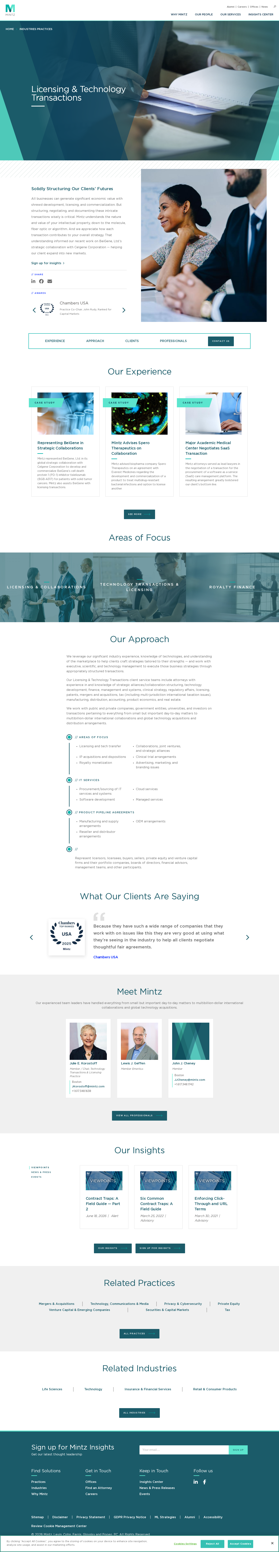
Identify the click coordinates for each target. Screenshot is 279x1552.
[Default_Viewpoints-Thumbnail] (104, 1180)
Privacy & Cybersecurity (183, 1303)
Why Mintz (179, 14)
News (265, 7)
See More (135, 514)
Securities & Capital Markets (167, 1310)
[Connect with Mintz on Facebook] (207, 1484)
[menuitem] (179, 14)
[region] (139, 1543)
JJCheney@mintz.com (189, 1080)
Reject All (212, 1544)
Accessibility (213, 1517)
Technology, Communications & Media (119, 1303)
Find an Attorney (98, 1488)
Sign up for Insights (156, 1248)
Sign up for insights (46, 263)
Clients (132, 341)
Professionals (173, 341)
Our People (204, 14)
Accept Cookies (240, 1544)
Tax (227, 1310)
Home (10, 29)
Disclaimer (60, 1517)
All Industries (135, 1413)
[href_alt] (88, 1041)
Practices (38, 1481)
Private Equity (229, 1303)
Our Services (230, 14)
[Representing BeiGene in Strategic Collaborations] (65, 414)
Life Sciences (52, 1389)
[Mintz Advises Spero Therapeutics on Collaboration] (139, 414)
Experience (55, 341)
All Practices (135, 1334)
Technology (93, 1389)
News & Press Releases (157, 1488)
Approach (95, 341)
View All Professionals (135, 1116)
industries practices (36, 29)
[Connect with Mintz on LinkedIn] (197, 1484)
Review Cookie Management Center (59, 1526)
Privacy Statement (90, 1517)
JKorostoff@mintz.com (88, 1086)
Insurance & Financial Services (148, 1389)
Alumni (230, 7)
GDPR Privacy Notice (130, 1517)
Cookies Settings (185, 1544)
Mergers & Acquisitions (56, 1303)
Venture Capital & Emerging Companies (79, 1310)
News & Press (41, 1172)
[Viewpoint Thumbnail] (158, 1180)
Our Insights (108, 1248)
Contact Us (221, 341)
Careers (242, 7)
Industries (39, 1488)
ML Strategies (165, 1517)
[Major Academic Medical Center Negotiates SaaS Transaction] (213, 414)
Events (36, 1177)
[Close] (272, 1543)
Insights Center (260, 14)
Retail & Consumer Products (215, 1389)
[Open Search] (274, 7)
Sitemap (37, 1517)
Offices (254, 7)
